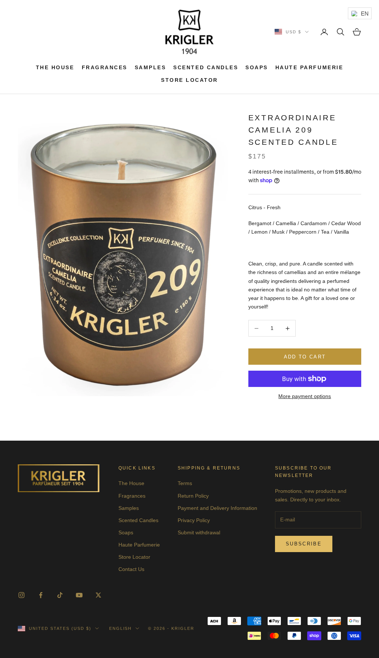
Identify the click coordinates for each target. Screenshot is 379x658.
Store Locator (189, 80)
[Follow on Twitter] (98, 595)
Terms (185, 483)
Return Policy (193, 496)
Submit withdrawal (199, 532)
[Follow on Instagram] (21, 595)
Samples (150, 67)
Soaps (256, 67)
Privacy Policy (194, 520)
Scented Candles (205, 67)
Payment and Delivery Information (217, 508)
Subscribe (304, 544)
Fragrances (104, 67)
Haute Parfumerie (309, 67)
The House (55, 67)
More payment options (304, 396)
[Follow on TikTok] (60, 595)
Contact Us (131, 569)
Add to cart (305, 357)
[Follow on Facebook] (40, 595)
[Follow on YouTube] (79, 595)
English (120, 628)
